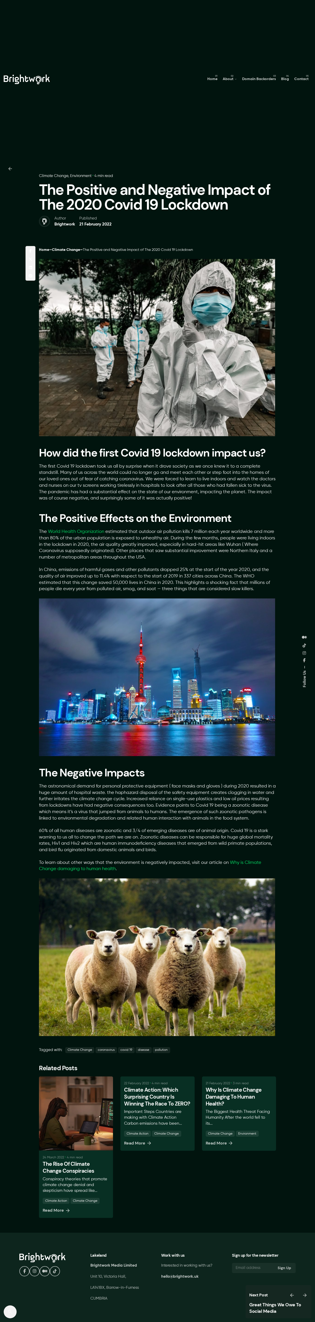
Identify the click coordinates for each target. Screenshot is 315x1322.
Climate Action (56, 1200)
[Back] (10, 168)
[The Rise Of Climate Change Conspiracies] (76, 1113)
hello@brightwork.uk (180, 1277)
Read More (53, 1210)
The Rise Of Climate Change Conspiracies (68, 1167)
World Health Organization (76, 531)
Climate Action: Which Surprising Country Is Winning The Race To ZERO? (157, 1096)
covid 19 (126, 1050)
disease (143, 1050)
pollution (161, 1050)
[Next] (304, 1295)
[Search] (10, 1311)
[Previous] (291, 1295)
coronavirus (106, 1050)
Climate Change (53, 176)
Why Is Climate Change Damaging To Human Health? (234, 1096)
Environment (81, 176)
